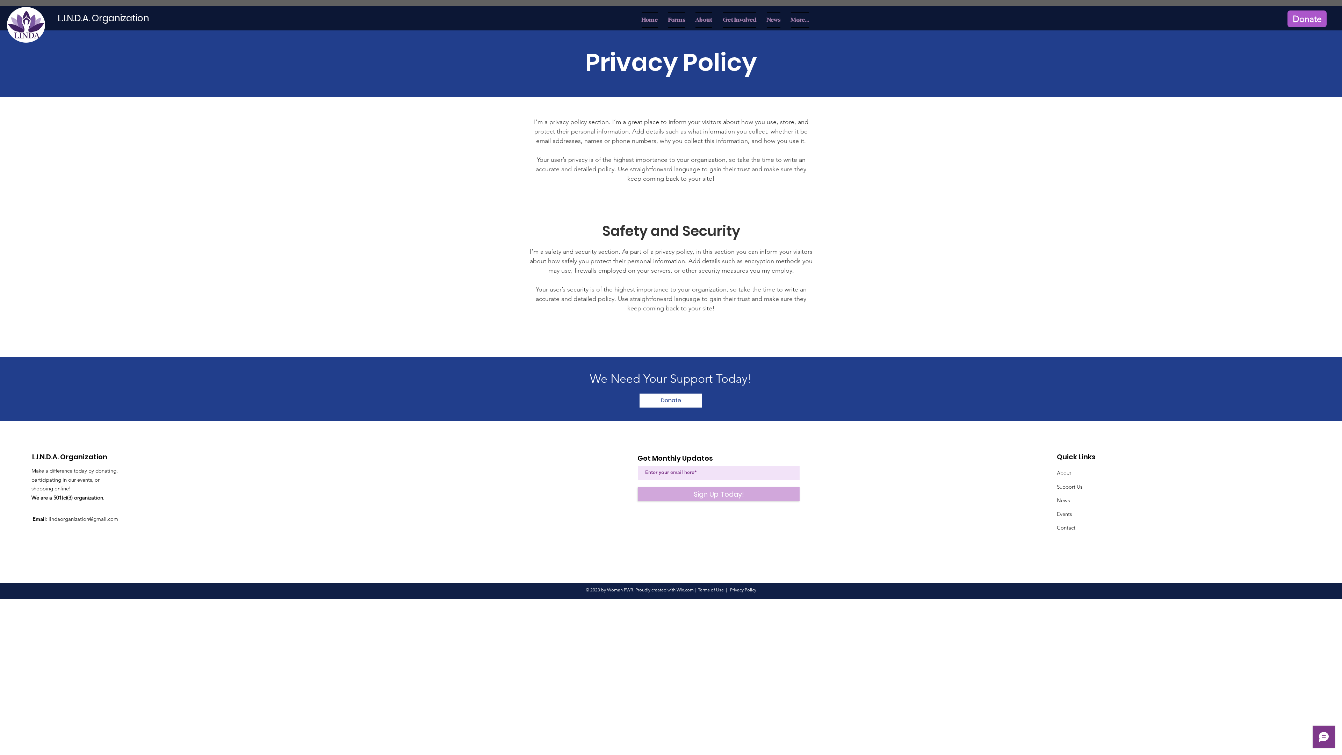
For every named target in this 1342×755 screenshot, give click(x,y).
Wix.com (685, 589)
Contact (1066, 527)
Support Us (1069, 486)
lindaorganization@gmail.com (83, 519)
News (1063, 500)
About (1064, 473)
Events (1064, 514)
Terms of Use (711, 589)
